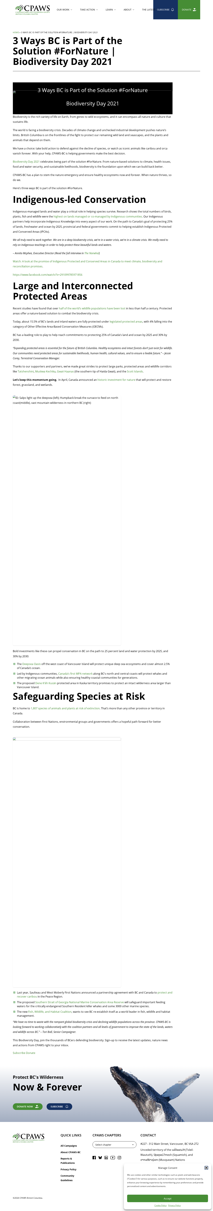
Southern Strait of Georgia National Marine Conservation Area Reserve (79, 1002)
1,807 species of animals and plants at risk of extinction (65, 708)
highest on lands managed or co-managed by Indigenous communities (98, 216)
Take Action (87, 9)
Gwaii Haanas (65, 371)
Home (16, 32)
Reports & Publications (68, 1160)
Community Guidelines (67, 1178)
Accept (167, 1198)
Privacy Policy (174, 1205)
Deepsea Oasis (31, 664)
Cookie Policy (160, 1205)
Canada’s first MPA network (75, 673)
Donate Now (25, 1106)
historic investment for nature (116, 379)
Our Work (63, 9)
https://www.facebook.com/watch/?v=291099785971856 (47, 274)
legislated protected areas (126, 321)
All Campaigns (69, 1145)
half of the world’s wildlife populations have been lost (92, 308)
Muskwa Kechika (45, 371)
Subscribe (163, 9)
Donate (186, 9)
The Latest (148, 9)
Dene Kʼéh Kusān (45, 683)
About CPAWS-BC (71, 1152)
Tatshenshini (26, 371)
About (127, 9)
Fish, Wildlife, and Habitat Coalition (50, 1011)
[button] (206, 1167)
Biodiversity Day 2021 (26, 161)
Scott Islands (134, 371)
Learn (109, 9)
